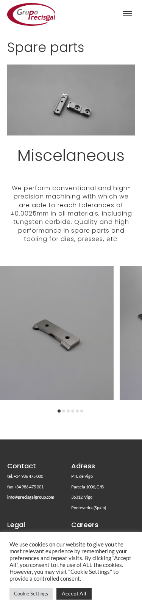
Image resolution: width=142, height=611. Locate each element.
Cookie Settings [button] (31, 594)
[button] (59, 411)
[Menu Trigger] (127, 13)
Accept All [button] (74, 593)
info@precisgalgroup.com (30, 496)
